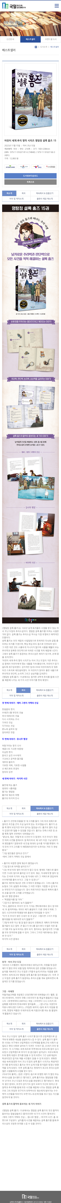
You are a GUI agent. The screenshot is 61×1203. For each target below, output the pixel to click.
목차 (23, 193)
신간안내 (10, 39)
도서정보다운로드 (30, 176)
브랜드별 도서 (51, 39)
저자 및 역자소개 (16, 199)
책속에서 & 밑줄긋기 (44, 193)
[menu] (57, 6)
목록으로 (30, 182)
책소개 (9, 193)
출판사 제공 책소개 (45, 199)
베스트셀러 (30, 39)
